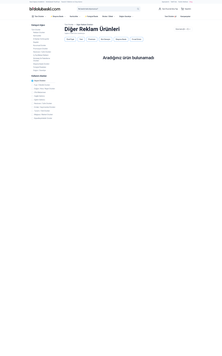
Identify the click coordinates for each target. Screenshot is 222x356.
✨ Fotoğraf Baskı (91, 16)
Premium (91, 39)
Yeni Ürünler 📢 (170, 16)
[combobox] (183, 29)
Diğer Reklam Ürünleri (85, 25)
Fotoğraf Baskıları (39, 67)
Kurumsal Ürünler (39, 45)
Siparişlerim (165, 2)
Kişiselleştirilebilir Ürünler (43, 118)
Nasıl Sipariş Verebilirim (37, 2)
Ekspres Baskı (121, 39)
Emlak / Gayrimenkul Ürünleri (44, 107)
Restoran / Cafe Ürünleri (42, 52)
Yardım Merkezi (183, 2)
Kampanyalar (185, 16)
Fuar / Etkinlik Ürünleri (42, 85)
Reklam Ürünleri (39, 32)
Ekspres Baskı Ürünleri (41, 64)
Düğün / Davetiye (39, 70)
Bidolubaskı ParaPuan (53, 2)
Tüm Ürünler (35, 30)
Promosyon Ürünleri (40, 49)
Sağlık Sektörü (39, 96)
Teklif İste (174, 2)
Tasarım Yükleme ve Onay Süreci (71, 2)
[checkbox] (32, 81)
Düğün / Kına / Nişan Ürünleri (44, 89)
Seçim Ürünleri (40, 81)
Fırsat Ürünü (136, 39)
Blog (191, 2)
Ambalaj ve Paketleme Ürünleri (41, 59)
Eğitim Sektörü (39, 100)
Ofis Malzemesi (40, 92)
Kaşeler (36, 42)
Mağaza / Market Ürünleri (43, 114)
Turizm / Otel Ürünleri (42, 111)
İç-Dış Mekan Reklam (41, 55)
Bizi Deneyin (105, 39)
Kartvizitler (37, 36)
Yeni (81, 39)
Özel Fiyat (70, 39)
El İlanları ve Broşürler (41, 39)
